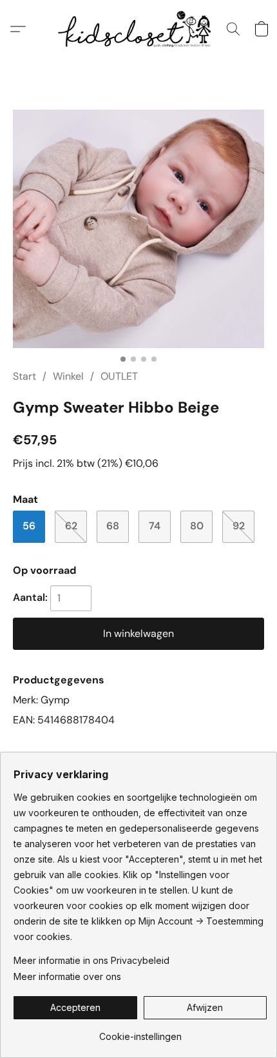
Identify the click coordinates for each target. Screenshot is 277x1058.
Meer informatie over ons (67, 976)
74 (154, 526)
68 (112, 526)
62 (71, 526)
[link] (140, 1031)
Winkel (68, 376)
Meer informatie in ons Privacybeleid (91, 960)
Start (24, 376)
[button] (138, 29)
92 (239, 526)
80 (197, 526)
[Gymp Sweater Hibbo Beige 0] (138, 229)
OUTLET (119, 376)
